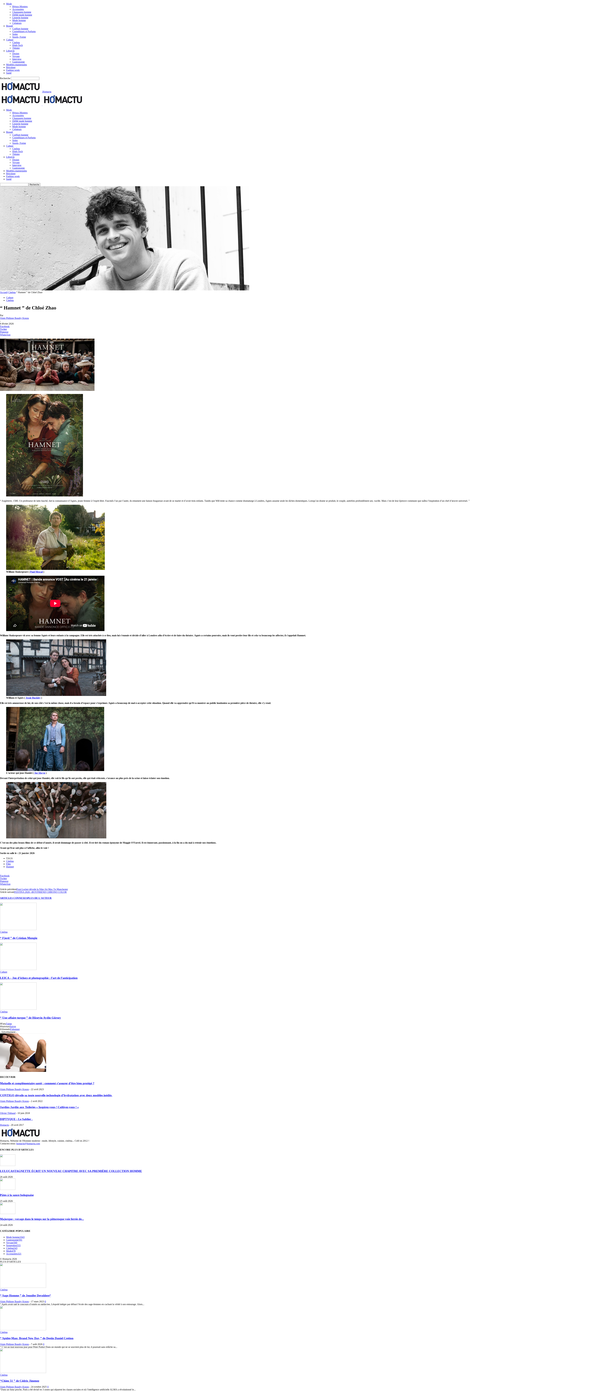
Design (15, 53)
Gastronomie (18, 62)
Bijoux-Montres (20, 6)
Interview (17, 59)
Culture (9, 39)
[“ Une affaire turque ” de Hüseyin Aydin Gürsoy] (18, 1009)
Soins (15, 34)
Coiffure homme (20, 28)
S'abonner (15, 1029)
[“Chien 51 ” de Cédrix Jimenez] (23, 1372)
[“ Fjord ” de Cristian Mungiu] (18, 929)
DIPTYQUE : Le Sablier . (16, 1119)
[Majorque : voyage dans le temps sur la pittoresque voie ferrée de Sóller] (7, 1213)
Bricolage (11, 67)
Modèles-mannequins (16, 64)
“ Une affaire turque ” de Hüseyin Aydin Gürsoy (30, 1017)
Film (8, 864)
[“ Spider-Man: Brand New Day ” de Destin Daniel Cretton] (23, 1329)
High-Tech (17, 45)
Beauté (9, 26)
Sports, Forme (19, 37)
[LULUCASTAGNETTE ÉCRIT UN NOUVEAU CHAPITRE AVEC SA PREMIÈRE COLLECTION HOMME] (7, 1165)
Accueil (4, 292)
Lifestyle (10, 50)
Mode (9, 3)
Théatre (16, 48)
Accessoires (18, 9)
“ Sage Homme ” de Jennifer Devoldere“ (25, 1295)
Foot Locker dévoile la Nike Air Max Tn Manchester (42, 889)
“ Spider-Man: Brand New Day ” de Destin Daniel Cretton (36, 1338)
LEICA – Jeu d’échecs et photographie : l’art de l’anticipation (39, 978)
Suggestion (13, 1245)
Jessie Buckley (33, 697)
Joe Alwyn (39, 773)
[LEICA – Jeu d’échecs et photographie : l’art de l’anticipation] (18, 969)
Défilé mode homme (22, 15)
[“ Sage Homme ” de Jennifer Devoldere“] (23, 1287)
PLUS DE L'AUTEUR (39, 898)
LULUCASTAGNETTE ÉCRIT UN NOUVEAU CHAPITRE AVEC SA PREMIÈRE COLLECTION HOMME (71, 1171)
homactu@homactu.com (28, 1143)
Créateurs (17, 23)
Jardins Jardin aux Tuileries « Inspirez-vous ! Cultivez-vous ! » (39, 1107)
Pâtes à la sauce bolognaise (17, 1195)
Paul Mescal (36, 572)
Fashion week (13, 70)
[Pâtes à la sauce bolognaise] (7, 1189)
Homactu (4, 1125)
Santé (9, 73)
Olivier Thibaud (8, 1113)
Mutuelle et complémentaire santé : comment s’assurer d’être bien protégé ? (47, 1083)
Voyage (16, 56)
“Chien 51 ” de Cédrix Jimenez (19, 1380)
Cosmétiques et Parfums (24, 31)
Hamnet (10, 866)
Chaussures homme (21, 12)
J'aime (9, 1023)
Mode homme (19, 20)
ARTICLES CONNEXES (13, 898)
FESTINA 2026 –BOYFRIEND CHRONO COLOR (40, 892)
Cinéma (16, 42)
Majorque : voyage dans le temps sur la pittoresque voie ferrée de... (42, 1219)
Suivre (13, 1026)
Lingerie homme (20, 17)
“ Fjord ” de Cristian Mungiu (18, 938)
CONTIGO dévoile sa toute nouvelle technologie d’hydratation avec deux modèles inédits (56, 1095)
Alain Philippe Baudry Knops (14, 318)
